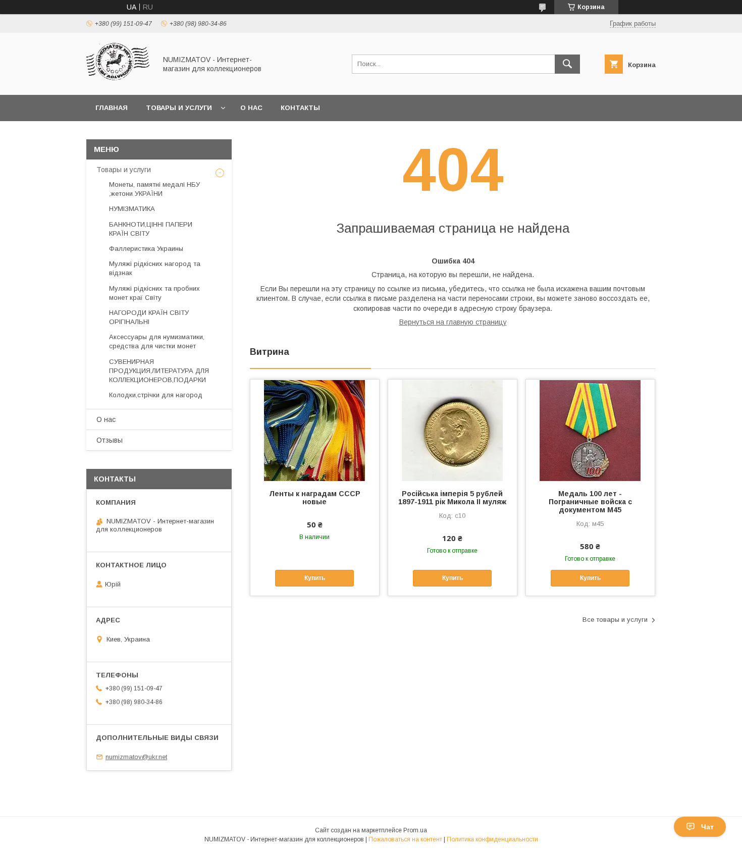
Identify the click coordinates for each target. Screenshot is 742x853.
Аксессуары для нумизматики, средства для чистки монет (156, 341)
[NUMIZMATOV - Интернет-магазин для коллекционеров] (118, 82)
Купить (314, 577)
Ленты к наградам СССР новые (314, 498)
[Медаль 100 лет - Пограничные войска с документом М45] (590, 430)
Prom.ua (415, 830)
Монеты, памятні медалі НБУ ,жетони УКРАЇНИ (154, 189)
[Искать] (567, 64)
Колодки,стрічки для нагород (155, 395)
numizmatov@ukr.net (136, 757)
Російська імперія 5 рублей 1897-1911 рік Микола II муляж (452, 498)
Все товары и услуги (615, 619)
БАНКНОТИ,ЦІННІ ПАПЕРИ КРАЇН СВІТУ (150, 229)
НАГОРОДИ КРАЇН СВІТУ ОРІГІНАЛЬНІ (149, 317)
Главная (111, 108)
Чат (707, 827)
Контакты (300, 108)
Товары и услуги (179, 108)
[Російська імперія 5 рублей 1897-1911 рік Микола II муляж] (452, 430)
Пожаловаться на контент (405, 839)
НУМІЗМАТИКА (132, 208)
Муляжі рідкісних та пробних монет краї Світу (154, 293)
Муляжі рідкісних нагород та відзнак (154, 268)
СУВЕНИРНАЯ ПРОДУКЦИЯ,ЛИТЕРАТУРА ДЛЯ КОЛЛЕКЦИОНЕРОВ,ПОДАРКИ (159, 371)
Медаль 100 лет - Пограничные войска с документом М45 (590, 502)
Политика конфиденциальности (492, 839)
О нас (251, 108)
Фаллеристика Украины (146, 248)
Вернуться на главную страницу (453, 322)
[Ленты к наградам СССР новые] (314, 430)
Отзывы (109, 440)
